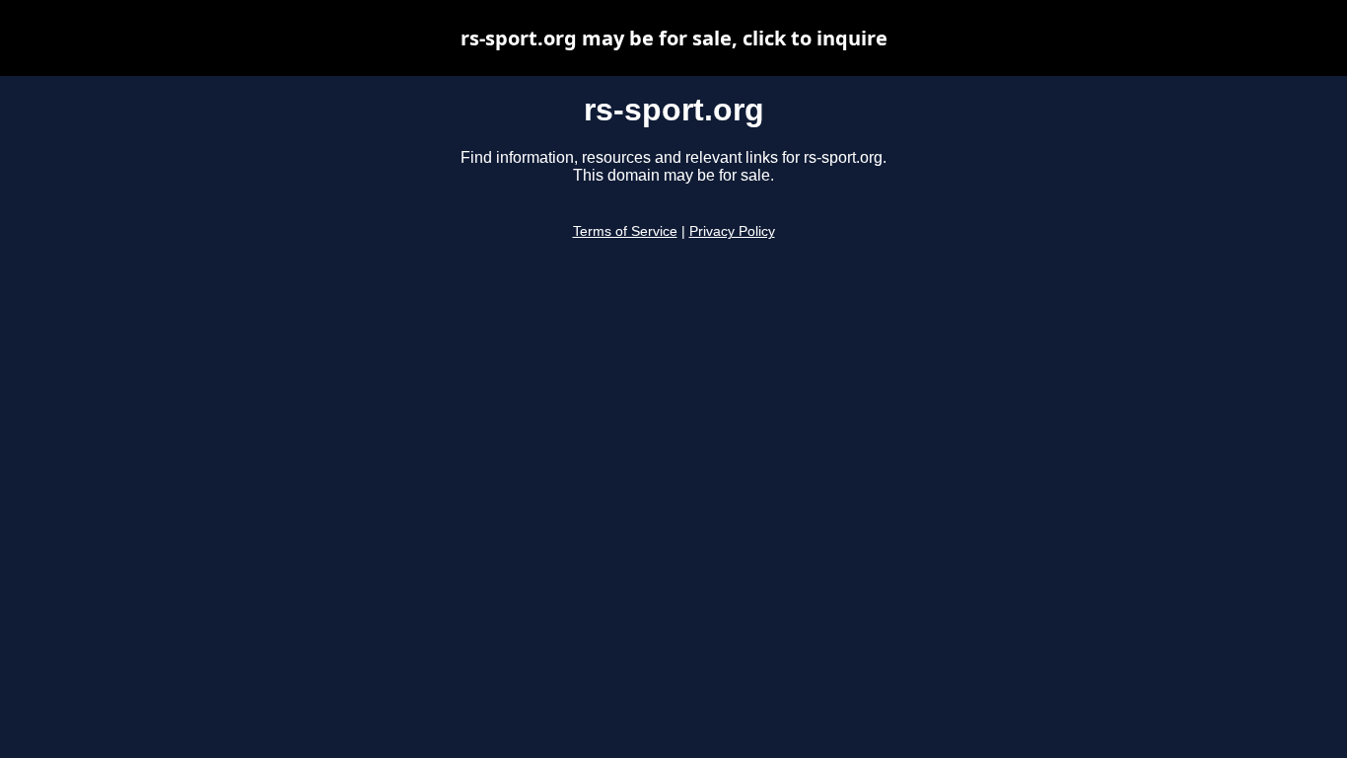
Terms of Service (625, 231)
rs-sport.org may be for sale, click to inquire (674, 38)
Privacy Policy (732, 231)
